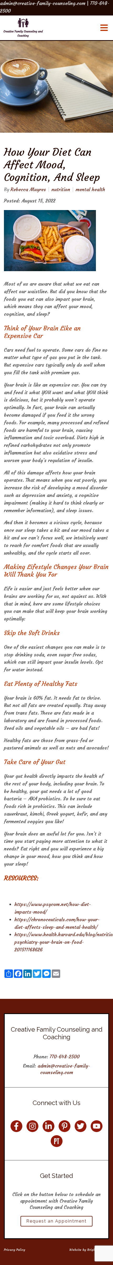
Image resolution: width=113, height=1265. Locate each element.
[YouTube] (96, 1126)
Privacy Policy (14, 1250)
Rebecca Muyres (28, 189)
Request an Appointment (56, 1221)
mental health (90, 189)
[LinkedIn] (48, 1126)
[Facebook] (16, 1126)
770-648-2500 (65, 1057)
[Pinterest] (64, 1126)
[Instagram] (32, 1126)
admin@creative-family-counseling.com (64, 1069)
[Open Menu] (104, 28)
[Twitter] (80, 1126)
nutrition (61, 189)
